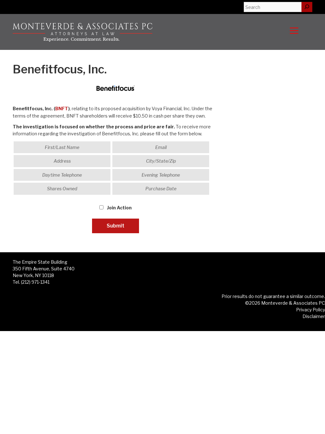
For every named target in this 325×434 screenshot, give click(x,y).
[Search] (307, 7)
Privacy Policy (310, 309)
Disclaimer (313, 316)
